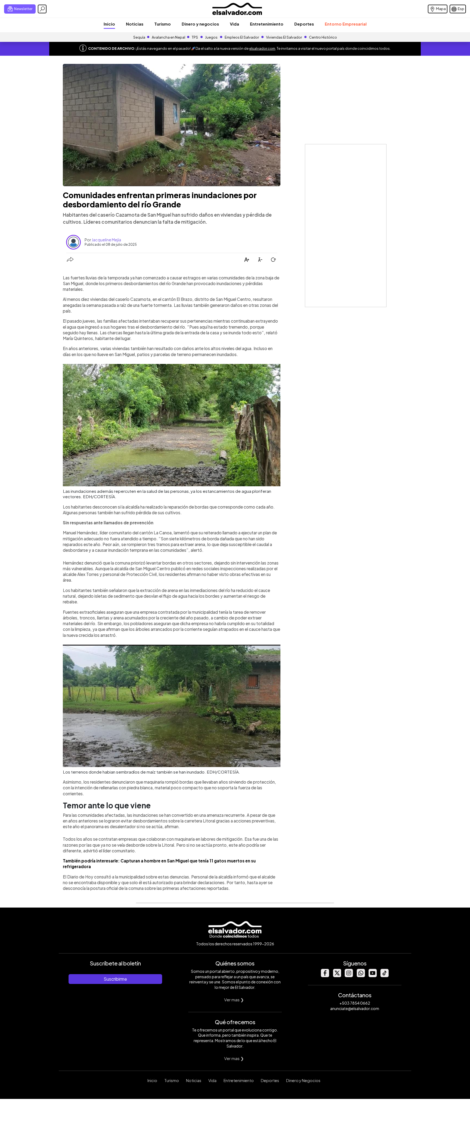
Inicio (109, 23)
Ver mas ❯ (234, 999)
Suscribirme (115, 979)
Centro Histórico (323, 37)
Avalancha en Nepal (168, 37)
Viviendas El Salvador (284, 37)
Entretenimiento (266, 23)
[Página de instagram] (348, 975)
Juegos (211, 37)
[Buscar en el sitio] (42, 9)
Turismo (162, 23)
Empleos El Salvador (242, 37)
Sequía (139, 37)
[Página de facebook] (324, 975)
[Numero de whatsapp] (360, 975)
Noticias (134, 23)
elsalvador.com (262, 48)
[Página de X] (336, 975)
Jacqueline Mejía (106, 239)
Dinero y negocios (200, 23)
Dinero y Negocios (303, 1080)
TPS (195, 37)
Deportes (304, 23)
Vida (234, 23)
